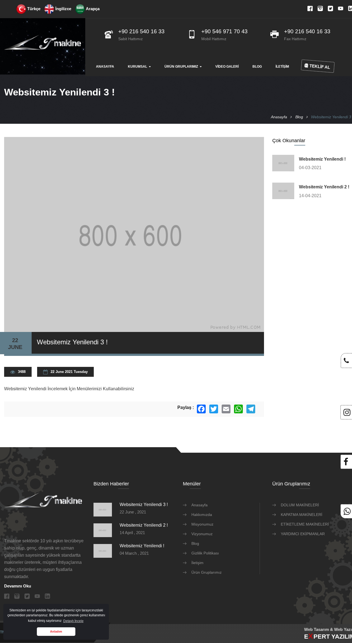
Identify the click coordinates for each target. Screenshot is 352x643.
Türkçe (33, 8)
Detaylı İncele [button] (73, 621)
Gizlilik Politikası (205, 553)
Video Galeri (227, 66)
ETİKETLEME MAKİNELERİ (305, 524)
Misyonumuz (202, 524)
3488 (22, 372)
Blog (257, 66)
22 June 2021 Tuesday (69, 372)
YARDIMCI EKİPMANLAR (303, 534)
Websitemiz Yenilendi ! (322, 159)
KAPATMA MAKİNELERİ (301, 514)
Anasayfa (105, 66)
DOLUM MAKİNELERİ (300, 505)
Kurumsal (137, 66)
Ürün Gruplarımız (181, 66)
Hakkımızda (201, 514)
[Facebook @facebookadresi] (346, 463)
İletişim (282, 66)
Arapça (92, 8)
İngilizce (62, 8)
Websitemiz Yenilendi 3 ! (144, 504)
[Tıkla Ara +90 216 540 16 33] (346, 361)
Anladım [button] (56, 631)
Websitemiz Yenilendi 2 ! (324, 187)
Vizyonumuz (202, 534)
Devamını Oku (17, 586)
